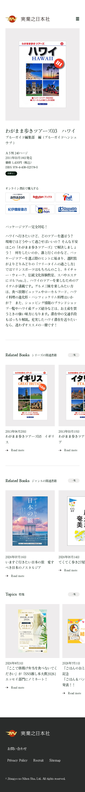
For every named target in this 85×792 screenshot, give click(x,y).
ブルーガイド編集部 (19, 137)
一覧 (74, 355)
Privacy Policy (17, 760)
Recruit (38, 760)
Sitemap (54, 760)
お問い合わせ (17, 748)
